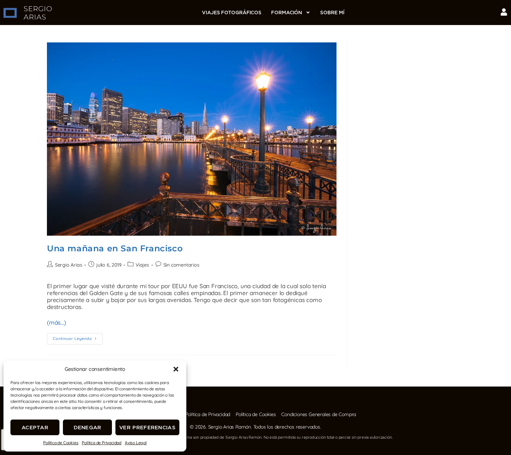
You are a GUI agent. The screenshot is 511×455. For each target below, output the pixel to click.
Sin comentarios (181, 265)
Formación (286, 12)
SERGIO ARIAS (38, 13)
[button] (175, 369)
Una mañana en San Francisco (114, 248)
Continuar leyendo (78, 337)
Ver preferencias (147, 427)
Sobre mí (332, 12)
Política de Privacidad (101, 442)
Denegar (88, 427)
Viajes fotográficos (231, 12)
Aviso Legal (136, 442)
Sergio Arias (68, 265)
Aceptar (35, 427)
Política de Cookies (60, 442)
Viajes (142, 265)
